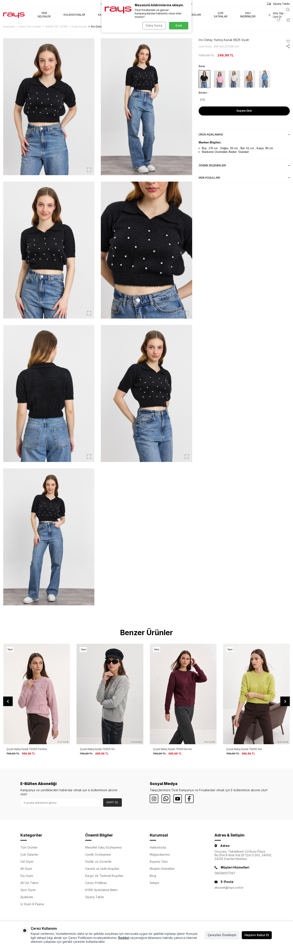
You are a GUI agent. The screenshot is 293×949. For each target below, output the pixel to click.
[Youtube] (177, 798)
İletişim (154, 883)
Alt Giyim (26, 868)
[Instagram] (154, 798)
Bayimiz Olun (159, 861)
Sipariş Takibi (281, 3)
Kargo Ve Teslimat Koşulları (104, 876)
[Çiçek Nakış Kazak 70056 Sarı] (256, 694)
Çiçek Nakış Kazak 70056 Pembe (26, 749)
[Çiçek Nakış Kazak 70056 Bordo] (183, 694)
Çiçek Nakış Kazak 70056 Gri (97, 749)
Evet (179, 25)
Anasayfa (9, 26)
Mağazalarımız (160, 854)
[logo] (14, 15)
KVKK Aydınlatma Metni (101, 890)
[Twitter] (166, 798)
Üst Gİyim (26, 861)
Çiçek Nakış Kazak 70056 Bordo (172, 749)
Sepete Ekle (244, 110)
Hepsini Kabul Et (257, 935)
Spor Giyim (28, 890)
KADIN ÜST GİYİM (56, 26)
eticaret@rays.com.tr (228, 887)
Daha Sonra (154, 25)
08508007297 (224, 873)
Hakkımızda (158, 847)
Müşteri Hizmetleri (162, 868)
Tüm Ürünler (29, 847)
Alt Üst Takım (29, 883)
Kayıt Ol (112, 802)
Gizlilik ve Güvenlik (98, 861)
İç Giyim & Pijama (32, 904)
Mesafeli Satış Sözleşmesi (103, 847)
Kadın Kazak (79, 26)
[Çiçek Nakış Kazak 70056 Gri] (110, 694)
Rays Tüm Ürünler (30, 26)
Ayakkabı (26, 897)
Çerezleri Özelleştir (222, 935)
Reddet (123, 938)
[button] (8, 701)
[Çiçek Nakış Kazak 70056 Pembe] (36, 694)
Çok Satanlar (29, 854)
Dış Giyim (26, 876)
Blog (153, 876)
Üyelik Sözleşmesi (98, 854)
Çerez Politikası (96, 883)
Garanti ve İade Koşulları (102, 868)
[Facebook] (189, 798)
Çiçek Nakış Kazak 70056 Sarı (244, 749)
